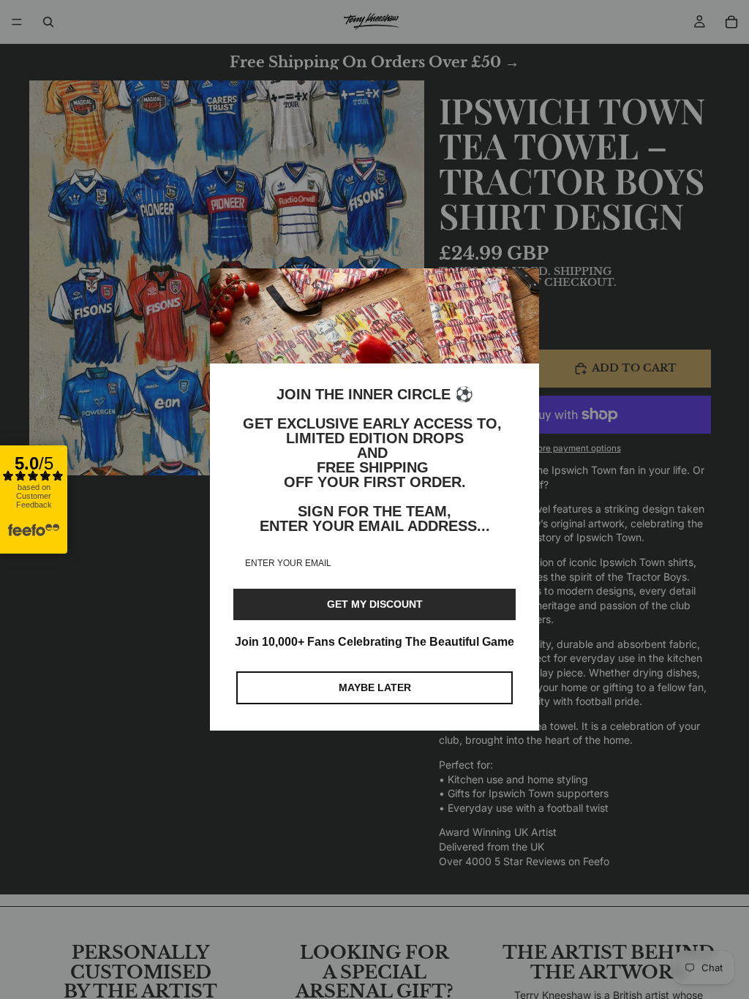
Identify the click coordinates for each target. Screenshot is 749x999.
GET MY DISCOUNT (375, 604)
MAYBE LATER (375, 687)
